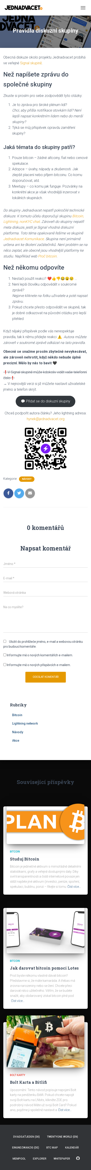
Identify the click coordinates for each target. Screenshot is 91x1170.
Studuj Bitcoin (24, 859)
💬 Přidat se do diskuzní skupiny (45, 401)
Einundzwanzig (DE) (25, 1147)
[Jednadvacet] (25, 7)
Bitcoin (17, 715)
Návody (26, 479)
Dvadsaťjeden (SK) (26, 1136)
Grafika (78, 1158)
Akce (15, 740)
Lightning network (25, 723)
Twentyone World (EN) (62, 1136)
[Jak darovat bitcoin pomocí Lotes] (45, 927)
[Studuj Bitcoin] (45, 821)
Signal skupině (31, 63)
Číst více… (74, 886)
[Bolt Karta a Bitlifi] (45, 1041)
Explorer (39, 1158)
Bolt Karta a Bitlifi (28, 1082)
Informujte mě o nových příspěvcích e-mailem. (39, 665)
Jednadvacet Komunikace (23, 239)
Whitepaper (62, 1158)
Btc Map (52, 1147)
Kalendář (72, 1147)
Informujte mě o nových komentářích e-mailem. (40, 655)
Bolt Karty (17, 1075)
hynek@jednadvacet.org (45, 419)
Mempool (19, 1158)
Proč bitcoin (47, 256)
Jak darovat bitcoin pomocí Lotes (44, 968)
